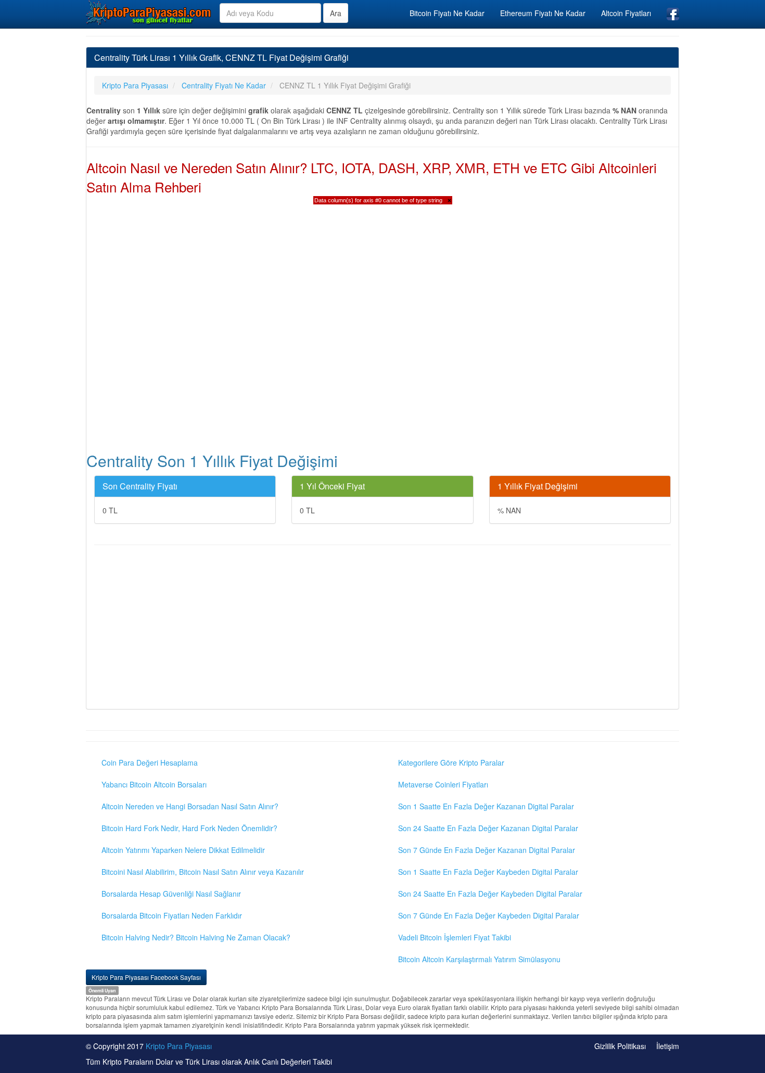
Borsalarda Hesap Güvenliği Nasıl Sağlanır (171, 893)
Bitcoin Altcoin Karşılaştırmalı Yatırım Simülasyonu (479, 959)
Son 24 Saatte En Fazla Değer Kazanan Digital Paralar (488, 828)
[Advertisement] (382, 628)
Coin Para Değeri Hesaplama (149, 762)
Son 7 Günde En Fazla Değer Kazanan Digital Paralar (486, 850)
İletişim (667, 1046)
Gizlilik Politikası (620, 1046)
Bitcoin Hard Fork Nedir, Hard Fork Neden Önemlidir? (189, 828)
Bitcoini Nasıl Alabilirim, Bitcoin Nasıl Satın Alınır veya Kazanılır (202, 872)
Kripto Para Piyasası (179, 1046)
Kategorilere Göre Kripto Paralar (451, 762)
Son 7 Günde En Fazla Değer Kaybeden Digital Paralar (488, 915)
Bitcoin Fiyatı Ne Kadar (447, 13)
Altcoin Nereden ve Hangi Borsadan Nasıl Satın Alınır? (189, 806)
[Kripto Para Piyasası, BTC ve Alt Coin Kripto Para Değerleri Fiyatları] (149, 12)
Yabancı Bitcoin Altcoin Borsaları (154, 784)
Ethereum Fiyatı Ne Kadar (542, 13)
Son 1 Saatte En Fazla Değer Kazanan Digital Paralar (486, 806)
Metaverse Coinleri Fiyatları (443, 784)
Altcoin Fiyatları (626, 13)
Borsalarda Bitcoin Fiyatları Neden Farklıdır (171, 915)
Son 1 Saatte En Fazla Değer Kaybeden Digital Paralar (488, 872)
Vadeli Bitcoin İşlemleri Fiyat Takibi (454, 937)
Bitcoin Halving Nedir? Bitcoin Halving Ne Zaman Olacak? (195, 937)
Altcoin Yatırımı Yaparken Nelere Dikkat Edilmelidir (183, 850)
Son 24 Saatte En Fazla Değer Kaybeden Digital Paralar (490, 893)
